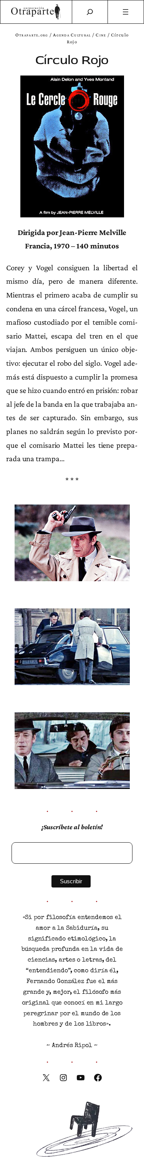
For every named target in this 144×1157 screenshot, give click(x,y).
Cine (101, 35)
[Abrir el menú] (126, 11)
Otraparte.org (31, 35)
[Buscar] (89, 11)
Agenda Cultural (72, 35)
